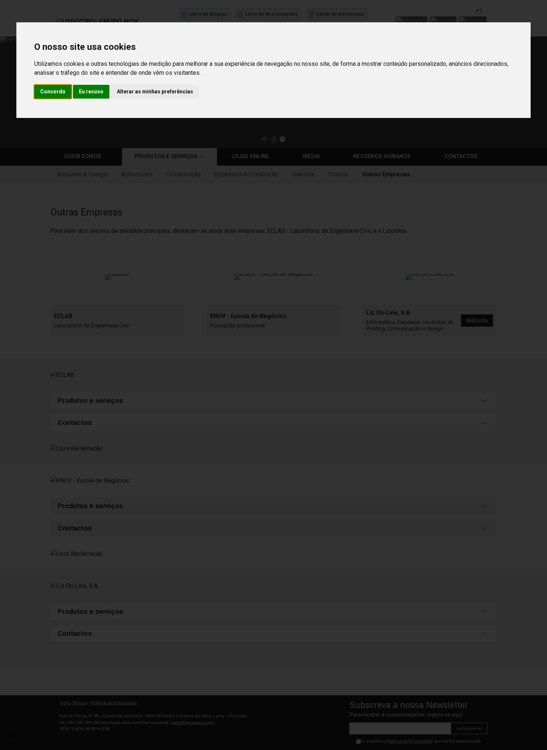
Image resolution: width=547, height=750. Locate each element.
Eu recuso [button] (91, 91)
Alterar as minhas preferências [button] (155, 91)
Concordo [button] (52, 91)
